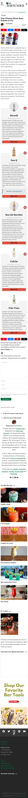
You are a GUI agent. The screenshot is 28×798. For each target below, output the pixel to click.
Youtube (11, 471)
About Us (4, 744)
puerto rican (6, 407)
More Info (14, 142)
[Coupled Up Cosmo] (14, 534)
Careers (3, 761)
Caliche (14, 261)
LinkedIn (15, 469)
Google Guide (19, 471)
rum (13, 407)
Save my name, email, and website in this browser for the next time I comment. (13, 395)
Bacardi (14, 115)
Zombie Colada (5, 504)
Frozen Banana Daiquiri (8, 562)
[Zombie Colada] (14, 495)
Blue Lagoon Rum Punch (9, 582)
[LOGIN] (26, 4)
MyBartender (20, 428)
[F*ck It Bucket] (14, 514)
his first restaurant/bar (18, 458)
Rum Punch (4, 601)
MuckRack (13, 474)
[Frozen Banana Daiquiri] (14, 553)
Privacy (22, 796)
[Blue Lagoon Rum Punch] (14, 573)
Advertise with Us (6, 765)
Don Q (14, 160)
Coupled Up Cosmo (7, 543)
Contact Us (4, 741)
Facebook (5, 471)
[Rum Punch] (14, 592)
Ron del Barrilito (14, 214)
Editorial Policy (6, 763)
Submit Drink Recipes (8, 768)
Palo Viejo (14, 308)
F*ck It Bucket (5, 524)
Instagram (22, 469)
